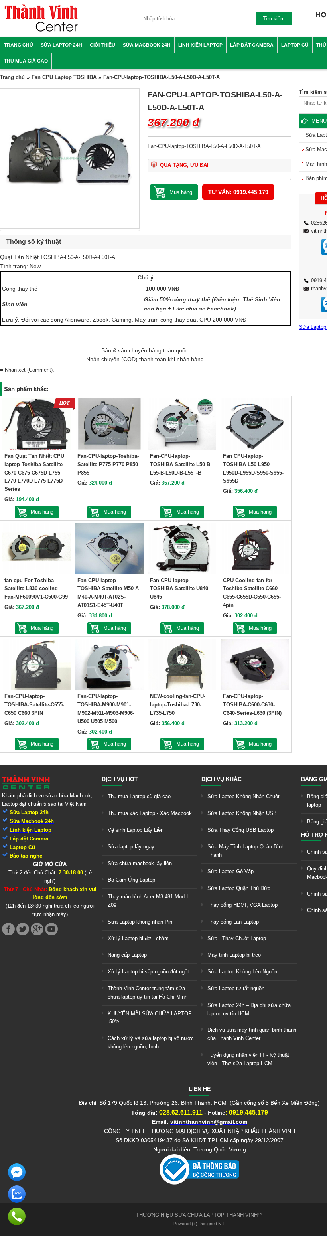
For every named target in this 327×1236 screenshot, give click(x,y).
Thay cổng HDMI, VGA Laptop (242, 905)
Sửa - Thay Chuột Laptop (236, 938)
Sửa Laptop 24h (61, 45)
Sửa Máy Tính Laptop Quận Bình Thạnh (245, 851)
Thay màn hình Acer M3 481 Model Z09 (148, 901)
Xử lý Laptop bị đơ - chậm (138, 938)
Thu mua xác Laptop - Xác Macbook (150, 813)
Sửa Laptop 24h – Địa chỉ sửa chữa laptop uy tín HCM (249, 1009)
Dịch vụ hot (120, 779)
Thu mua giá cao (26, 61)
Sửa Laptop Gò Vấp (230, 871)
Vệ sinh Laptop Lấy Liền (136, 830)
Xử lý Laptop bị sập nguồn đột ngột (148, 972)
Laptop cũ (295, 45)
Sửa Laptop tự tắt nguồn (235, 988)
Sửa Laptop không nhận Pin (140, 922)
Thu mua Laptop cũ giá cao (139, 796)
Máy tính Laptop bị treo (234, 955)
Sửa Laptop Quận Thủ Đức (238, 888)
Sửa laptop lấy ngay (131, 847)
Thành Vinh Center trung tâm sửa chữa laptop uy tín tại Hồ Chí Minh (147, 992)
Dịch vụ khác (221, 779)
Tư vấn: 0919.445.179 (238, 192)
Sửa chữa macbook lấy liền (140, 863)
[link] (41, 30)
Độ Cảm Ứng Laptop (131, 880)
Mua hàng (42, 512)
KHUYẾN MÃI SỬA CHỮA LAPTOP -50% (150, 1018)
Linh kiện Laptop (200, 45)
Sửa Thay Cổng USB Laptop (240, 830)
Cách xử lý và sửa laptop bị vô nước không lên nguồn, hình (151, 1042)
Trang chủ (18, 45)
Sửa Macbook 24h (147, 45)
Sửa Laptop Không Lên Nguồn (242, 972)
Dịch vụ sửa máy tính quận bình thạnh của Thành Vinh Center (251, 1034)
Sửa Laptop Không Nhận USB (242, 813)
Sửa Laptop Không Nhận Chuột (243, 796)
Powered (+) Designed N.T (199, 1223)
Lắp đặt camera (252, 45)
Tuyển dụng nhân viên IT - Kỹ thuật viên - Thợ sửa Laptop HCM (248, 1059)
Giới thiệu (102, 45)
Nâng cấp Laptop (127, 955)
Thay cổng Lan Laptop (233, 922)
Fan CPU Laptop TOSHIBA (64, 77)
